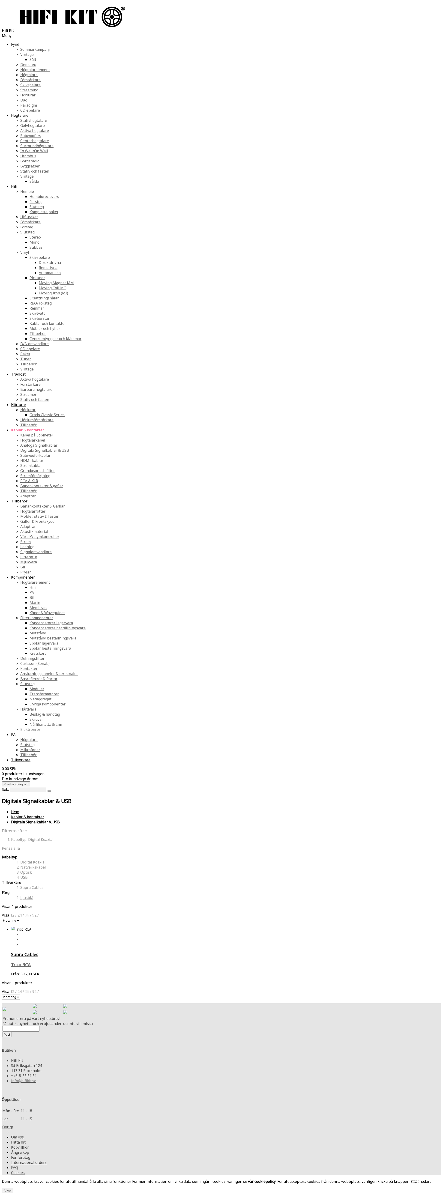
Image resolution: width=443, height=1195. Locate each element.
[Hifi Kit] (4, 1009)
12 (12, 915)
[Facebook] (35, 1006)
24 (20, 915)
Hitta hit (18, 1142)
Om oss (17, 1137)
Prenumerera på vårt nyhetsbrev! (31, 1018)
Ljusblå (26, 897)
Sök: (5, 789)
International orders (29, 1162)
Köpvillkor (20, 1147)
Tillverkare (20, 759)
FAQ (14, 1167)
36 (27, 915)
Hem (15, 811)
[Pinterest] (35, 1012)
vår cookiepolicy (262, 1181)
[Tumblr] (65, 1012)
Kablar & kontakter (27, 816)
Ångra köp (20, 1152)
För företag (20, 1157)
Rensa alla (11, 848)
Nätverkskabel (33, 867)
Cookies (18, 1172)
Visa (6, 915)
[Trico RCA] (21, 929)
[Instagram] (65, 1006)
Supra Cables (31, 887)
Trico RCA (21, 964)
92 (34, 915)
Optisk (26, 872)
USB (24, 877)
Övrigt (7, 1126)
